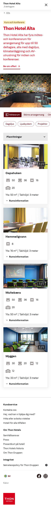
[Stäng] (46, 5)
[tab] (12, 115)
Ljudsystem (26, 124)
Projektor (42, 124)
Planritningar (14, 136)
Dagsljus (10, 124)
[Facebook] (39, 476)
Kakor (6, 483)
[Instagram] (45, 476)
